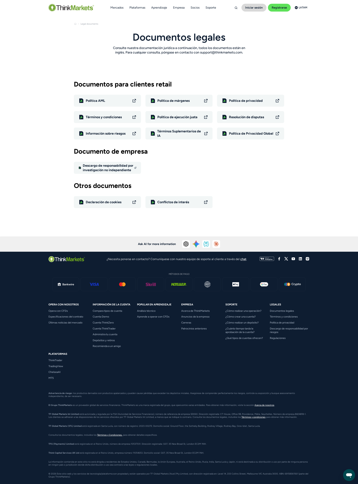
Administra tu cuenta (105, 334)
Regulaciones (278, 338)
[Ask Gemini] (196, 244)
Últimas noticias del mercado (65, 322)
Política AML (95, 101)
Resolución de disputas (246, 117)
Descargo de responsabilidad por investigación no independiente (108, 168)
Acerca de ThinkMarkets (195, 310)
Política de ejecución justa (177, 117)
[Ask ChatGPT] (186, 244)
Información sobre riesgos (105, 133)
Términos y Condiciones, (109, 435)
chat (243, 259)
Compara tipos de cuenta (107, 310)
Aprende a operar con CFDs (153, 316)
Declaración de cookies (103, 202)
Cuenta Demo (101, 316)
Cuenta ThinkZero (103, 322)
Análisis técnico (146, 310)
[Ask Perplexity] (206, 244)
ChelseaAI (54, 372)
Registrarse (279, 7)
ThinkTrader (55, 360)
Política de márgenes (173, 101)
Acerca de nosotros (264, 405)
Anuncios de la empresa (195, 316)
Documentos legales (282, 310)
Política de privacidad (246, 101)
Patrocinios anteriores (194, 328)
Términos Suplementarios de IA (179, 133)
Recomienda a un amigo (107, 346)
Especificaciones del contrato (65, 316)
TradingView (55, 366)
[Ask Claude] (216, 244)
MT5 (51, 378)
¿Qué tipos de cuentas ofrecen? (244, 338)
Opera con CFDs (58, 310)
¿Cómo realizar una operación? (243, 310)
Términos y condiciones (104, 117)
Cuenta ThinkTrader (104, 328)
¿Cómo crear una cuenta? (240, 316)
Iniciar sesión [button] (254, 7)
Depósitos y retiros (104, 340)
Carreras (186, 322)
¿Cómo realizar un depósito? (242, 322)
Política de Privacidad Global (251, 133)
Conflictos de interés (173, 202)
